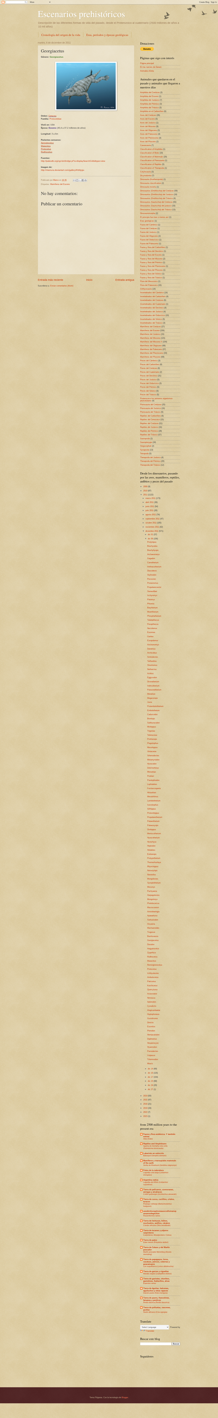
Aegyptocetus (47, 143)
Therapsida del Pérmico (150, 461)
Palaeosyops (152, 825)
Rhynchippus (152, 866)
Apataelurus (152, 915)
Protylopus (151, 542)
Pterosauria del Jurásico (150, 408)
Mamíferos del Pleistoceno (151, 353)
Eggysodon (152, 677)
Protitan (150, 776)
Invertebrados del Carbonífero (153, 296)
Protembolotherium (155, 706)
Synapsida (144, 450)
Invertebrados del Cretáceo (151, 300)
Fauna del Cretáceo (148, 228)
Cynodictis (151, 1006)
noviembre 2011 (152, 527)
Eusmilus (151, 1026)
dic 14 (151, 1069)
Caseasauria (145, 145)
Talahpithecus (153, 620)
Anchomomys (153, 645)
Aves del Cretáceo (148, 115)
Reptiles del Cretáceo (149, 423)
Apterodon (151, 1002)
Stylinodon (151, 575)
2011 (145, 495)
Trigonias (151, 731)
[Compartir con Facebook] (82, 180)
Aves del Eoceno (147, 119)
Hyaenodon (152, 1047)
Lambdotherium (153, 801)
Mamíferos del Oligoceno (151, 345)
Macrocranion (153, 907)
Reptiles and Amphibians (154, 1144)
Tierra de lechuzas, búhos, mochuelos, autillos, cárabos (156, 1222)
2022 (145, 1112)
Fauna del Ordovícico (149, 240)
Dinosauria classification (150, 183)
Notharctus (152, 669)
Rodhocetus (152, 957)
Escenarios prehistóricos (81, 14)
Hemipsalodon (153, 1035)
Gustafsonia (152, 1018)
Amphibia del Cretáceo (150, 92)
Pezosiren (151, 579)
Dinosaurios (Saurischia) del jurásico (155, 206)
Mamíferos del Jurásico (150, 334)
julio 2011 (149, 510)
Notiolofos (151, 875)
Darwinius (151, 649)
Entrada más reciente (50, 279)
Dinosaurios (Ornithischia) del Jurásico (156, 194)
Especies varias (149, 1283)
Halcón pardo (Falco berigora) (155, 1293)
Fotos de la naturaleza (153, 1170)
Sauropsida (145, 438)
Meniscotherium (154, 833)
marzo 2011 (150, 498)
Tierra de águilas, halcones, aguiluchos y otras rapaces (156, 1289)
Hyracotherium (153, 838)
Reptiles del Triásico (149, 435)
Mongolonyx (152, 899)
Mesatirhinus (152, 796)
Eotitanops (151, 854)
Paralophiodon (153, 780)
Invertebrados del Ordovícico (152, 315)
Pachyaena (152, 891)
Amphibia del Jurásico (149, 100)
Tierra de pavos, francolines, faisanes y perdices (156, 1299)
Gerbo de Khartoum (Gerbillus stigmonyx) (160, 1165)
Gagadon (151, 558)
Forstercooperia (154, 788)
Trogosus (151, 932)
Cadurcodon (152, 714)
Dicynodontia (145, 175)
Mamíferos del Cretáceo (150, 326)
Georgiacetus (153, 940)
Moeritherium (152, 612)
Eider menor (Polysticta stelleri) (155, 1242)
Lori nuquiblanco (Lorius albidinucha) (158, 1266)
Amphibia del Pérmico (149, 104)
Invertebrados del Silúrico (151, 319)
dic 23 (151, 1081)
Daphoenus (152, 1039)
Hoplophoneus (153, 1014)
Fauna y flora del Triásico (151, 277)
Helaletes (151, 850)
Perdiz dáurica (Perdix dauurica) (156, 1302)
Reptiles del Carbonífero (150, 416)
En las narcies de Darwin (150, 67)
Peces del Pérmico (148, 387)
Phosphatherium (154, 616)
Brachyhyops (153, 550)
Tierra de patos (150, 1240)
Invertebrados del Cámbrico (152, 292)
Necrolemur (152, 628)
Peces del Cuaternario (149, 372)
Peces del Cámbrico (148, 360)
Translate (150, 1331)
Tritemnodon (152, 1059)
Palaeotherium (153, 821)
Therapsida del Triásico (150, 465)
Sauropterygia (146, 442)
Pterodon (151, 1031)
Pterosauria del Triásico (150, 412)
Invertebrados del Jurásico (151, 311)
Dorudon (150, 944)
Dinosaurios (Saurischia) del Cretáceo (156, 202)
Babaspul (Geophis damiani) (154, 1156)
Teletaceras (152, 735)
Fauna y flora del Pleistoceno (152, 266)
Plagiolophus (152, 743)
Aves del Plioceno (148, 141)
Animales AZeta (147, 71)
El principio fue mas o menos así (154, 217)
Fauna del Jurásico (148, 232)
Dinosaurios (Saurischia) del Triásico (156, 209)
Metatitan (151, 694)
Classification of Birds (149, 153)
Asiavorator (152, 994)
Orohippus (151, 829)
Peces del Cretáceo (148, 368)
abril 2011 (149, 502)
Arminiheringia (153, 911)
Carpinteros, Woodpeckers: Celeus (157, 1235)
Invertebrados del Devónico (152, 308)
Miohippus (151, 727)
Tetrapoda (144, 453)
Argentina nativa (150, 1180)
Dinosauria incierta (148, 187)
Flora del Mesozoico (148, 281)
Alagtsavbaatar (153, 1010)
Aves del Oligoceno (148, 130)
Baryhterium (152, 608)
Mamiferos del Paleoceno (151, 349)
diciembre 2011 (152, 531)
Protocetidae (55, 119)
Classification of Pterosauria (152, 160)
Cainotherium (153, 562)
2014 (145, 1096)
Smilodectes (152, 657)
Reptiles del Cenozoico (150, 419)
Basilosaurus (152, 936)
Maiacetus (151, 961)
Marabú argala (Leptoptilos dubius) (157, 1274)
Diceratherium (153, 681)
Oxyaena (151, 924)
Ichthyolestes (153, 973)
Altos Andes (148, 1139)
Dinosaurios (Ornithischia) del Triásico (156, 198)
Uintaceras (151, 751)
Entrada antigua (124, 279)
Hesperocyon (153, 1043)
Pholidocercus (153, 903)
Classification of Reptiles (150, 164)
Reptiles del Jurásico (149, 427)
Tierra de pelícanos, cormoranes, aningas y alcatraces (158, 1190)
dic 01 (151, 534)
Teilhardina (151, 661)
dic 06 (151, 539)
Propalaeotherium (154, 817)
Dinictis (150, 1022)
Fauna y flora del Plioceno (151, 270)
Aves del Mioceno (148, 126)
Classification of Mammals (151, 157)
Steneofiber (152, 591)
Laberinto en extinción (153, 1153)
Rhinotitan (151, 772)
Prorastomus (152, 583)
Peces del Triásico (148, 394)
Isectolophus (152, 805)
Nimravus (151, 998)
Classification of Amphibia (151, 149)
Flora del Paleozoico (149, 285)
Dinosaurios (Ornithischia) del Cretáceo (157, 191)
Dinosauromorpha (147, 213)
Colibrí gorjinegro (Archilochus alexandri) (159, 1194)
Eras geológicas (147, 221)
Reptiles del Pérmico (149, 431)
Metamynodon (153, 760)
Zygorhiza (151, 952)
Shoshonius (152, 665)
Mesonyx (151, 887)
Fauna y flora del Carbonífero (152, 247)
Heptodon (151, 846)
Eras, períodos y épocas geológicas (107, 35)
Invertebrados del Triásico (151, 323)
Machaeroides (153, 928)
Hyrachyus (151, 842)
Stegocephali (145, 446)
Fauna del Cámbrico (148, 225)
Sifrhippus (151, 809)
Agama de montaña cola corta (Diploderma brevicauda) (155, 1147)
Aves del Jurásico (148, 123)
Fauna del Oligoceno (149, 236)
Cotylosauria (145, 172)
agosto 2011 (150, 514)
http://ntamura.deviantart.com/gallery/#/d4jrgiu (62, 170)
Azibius (150, 673)
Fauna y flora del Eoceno (151, 255)
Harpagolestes (153, 895)
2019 (145, 1108)
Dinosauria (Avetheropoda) (151, 179)
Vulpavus (151, 1055)
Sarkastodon (152, 920)
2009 (145, 486)
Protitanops (152, 739)
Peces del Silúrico (148, 391)
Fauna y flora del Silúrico (150, 274)
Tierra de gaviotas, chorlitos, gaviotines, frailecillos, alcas (156, 1280)
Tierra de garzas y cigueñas (156, 1271)
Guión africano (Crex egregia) (155, 1312)
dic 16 (151, 1073)
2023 (145, 1116)
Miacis (150, 1063)
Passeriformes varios (151, 1216)
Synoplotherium (154, 883)
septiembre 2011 (152, 519)
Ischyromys (152, 595)
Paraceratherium (154, 690)
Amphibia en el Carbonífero (151, 111)
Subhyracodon (153, 723)
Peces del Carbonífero (149, 364)
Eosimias (151, 632)
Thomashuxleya (154, 862)
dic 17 (151, 1077)
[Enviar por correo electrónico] (74, 180)
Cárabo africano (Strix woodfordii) (156, 1225)
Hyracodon (151, 764)
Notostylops (152, 870)
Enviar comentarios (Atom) (61, 286)
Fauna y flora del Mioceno (151, 259)
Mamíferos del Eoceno (60, 184)
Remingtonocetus (154, 965)
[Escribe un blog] (77, 180)
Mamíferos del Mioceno (150, 338)
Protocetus (152, 969)
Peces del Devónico (148, 376)
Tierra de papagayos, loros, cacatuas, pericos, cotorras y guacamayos (156, 1261)
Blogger (125, 1397)
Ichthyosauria (146, 289)
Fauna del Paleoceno (149, 243)
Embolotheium (153, 710)
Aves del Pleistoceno (149, 138)
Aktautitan (151, 792)
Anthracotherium (154, 567)
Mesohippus (152, 747)
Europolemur (152, 640)
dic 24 (151, 1085)
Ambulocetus (153, 977)
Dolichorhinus (153, 768)
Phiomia (150, 604)
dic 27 (151, 1089)
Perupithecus (153, 624)
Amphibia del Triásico (149, 107)
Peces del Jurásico (148, 379)
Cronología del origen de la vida (60, 35)
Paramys (151, 599)
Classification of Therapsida (152, 168)
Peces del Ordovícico (149, 383)
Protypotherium (153, 858)
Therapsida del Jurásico (150, 457)
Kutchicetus (152, 985)
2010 (145, 491)
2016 (145, 1104)
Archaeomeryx (153, 554)
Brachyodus (152, 546)
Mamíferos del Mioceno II (151, 342)
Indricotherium (153, 686)
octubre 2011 (151, 523)
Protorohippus (153, 813)
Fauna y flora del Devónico (151, 251)
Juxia (149, 702)
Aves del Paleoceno (148, 134)
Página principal (147, 63)
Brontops (151, 718)
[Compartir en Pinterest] (85, 180)
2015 (145, 1100)
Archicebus (152, 653)
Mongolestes (152, 879)
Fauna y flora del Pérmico (151, 262)
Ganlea (150, 636)
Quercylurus (152, 989)
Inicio (89, 279)
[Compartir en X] (79, 180)
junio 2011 (150, 506)
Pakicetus (151, 981)
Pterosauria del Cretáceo (150, 404)
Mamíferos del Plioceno (150, 357)
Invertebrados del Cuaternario (152, 304)
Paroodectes (152, 1051)
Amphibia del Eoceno (149, 96)
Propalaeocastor (154, 587)
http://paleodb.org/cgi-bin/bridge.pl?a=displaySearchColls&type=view (73, 161)
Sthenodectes (153, 755)
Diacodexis (152, 571)
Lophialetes (152, 784)
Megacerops (152, 698)
